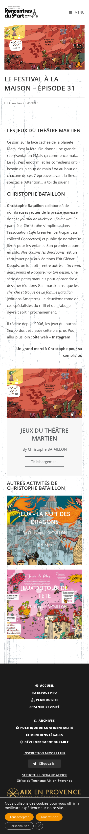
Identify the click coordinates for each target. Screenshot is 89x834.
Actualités (15, 103)
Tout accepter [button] (19, 817)
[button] (44, 686)
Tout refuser (49, 817)
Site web (40, 336)
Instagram (61, 336)
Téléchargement (44, 461)
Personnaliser (19, 826)
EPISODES (32, 103)
